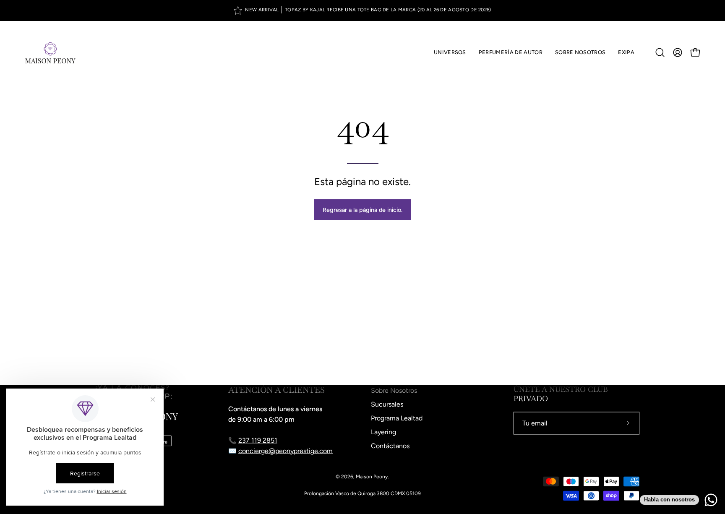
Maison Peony (372, 477)
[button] (510, 52)
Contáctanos (390, 446)
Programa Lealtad (396, 418)
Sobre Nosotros (394, 390)
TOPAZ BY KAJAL (305, 10)
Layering (383, 432)
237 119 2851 (257, 440)
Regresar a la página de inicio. (362, 210)
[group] (362, 10)
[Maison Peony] (50, 52)
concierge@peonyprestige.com (285, 451)
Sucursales (387, 404)
